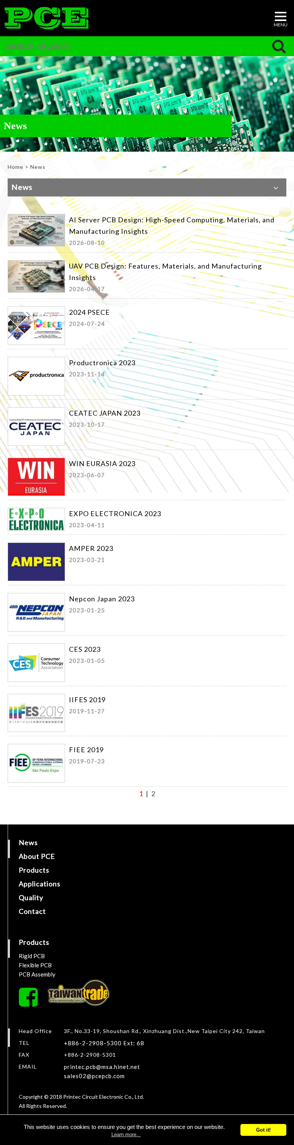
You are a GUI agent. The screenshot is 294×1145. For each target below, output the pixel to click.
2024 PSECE (89, 312)
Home (15, 167)
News (28, 842)
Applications (39, 883)
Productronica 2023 (102, 362)
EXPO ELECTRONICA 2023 (115, 513)
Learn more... (126, 1134)
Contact (32, 911)
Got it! (263, 1130)
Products (34, 870)
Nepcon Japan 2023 (102, 598)
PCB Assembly (37, 974)
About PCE (37, 856)
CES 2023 (85, 649)
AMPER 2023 (91, 548)
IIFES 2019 (87, 699)
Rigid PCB (32, 955)
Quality (31, 897)
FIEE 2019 (86, 749)
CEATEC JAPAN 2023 (104, 413)
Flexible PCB (35, 965)
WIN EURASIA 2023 (102, 463)
